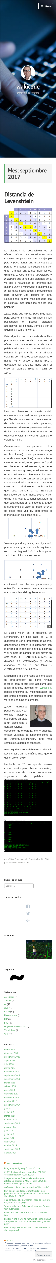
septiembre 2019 (12, 1075)
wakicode (28, 86)
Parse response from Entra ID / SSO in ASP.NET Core (25, 1213)
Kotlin (7, 1011)
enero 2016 (9, 1141)
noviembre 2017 (11, 1097)
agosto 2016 (10, 1127)
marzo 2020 (9, 1068)
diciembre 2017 (11, 1093)
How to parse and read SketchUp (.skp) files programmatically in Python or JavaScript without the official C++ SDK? (27, 1193)
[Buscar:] (19, 885)
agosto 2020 (10, 1060)
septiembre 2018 (12, 1079)
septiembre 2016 (12, 1123)
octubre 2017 (10, 1101)
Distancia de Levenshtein (19, 197)
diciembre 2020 (11, 1053)
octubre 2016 (10, 1119)
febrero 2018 (10, 1086)
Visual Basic (9, 1030)
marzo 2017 (9, 1115)
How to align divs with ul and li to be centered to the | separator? (27, 1229)
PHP (6, 1019)
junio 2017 (9, 1112)
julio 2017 (8, 1108)
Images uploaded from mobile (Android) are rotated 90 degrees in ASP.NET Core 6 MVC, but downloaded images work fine (25, 1181)
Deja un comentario (21, 862)
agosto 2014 (10, 1152)
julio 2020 (8, 1064)
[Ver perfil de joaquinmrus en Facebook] (28, 906)
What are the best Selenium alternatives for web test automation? (27, 1207)
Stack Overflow (14, 1163)
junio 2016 (9, 1134)
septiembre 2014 (12, 1149)
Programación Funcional (15, 1026)
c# (26, 859)
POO (6, 1022)
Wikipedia (45, 687)
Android (7, 1000)
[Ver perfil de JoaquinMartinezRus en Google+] (28, 921)
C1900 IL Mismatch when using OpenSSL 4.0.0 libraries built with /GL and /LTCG (25, 1173)
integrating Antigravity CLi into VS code (22, 1168)
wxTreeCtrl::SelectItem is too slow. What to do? (26, 1187)
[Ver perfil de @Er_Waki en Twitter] (28, 913)
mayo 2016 (9, 1138)
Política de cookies (31, 1251)
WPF (6, 1033)
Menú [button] (47, 6)
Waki (10, 859)
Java (6, 1007)
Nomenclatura (10, 1015)
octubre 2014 (10, 1145)
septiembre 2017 (12, 1104)
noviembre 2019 (11, 1071)
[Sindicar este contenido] (5, 1163)
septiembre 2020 (12, 1056)
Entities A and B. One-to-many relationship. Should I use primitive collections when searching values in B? (27, 1221)
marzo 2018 (9, 1082)
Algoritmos (19, 859)
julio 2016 (8, 1130)
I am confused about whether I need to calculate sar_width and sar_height (27, 1201)
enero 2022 (9, 1049)
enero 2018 (9, 1090)
